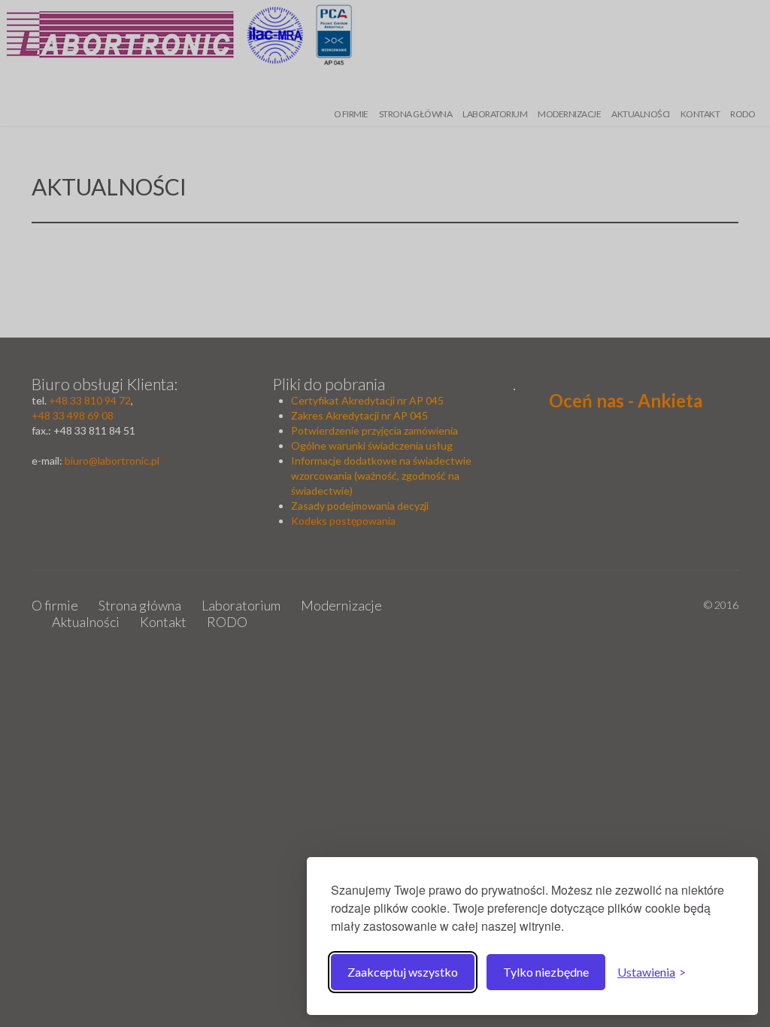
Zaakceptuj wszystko (402, 972)
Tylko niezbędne (546, 972)
